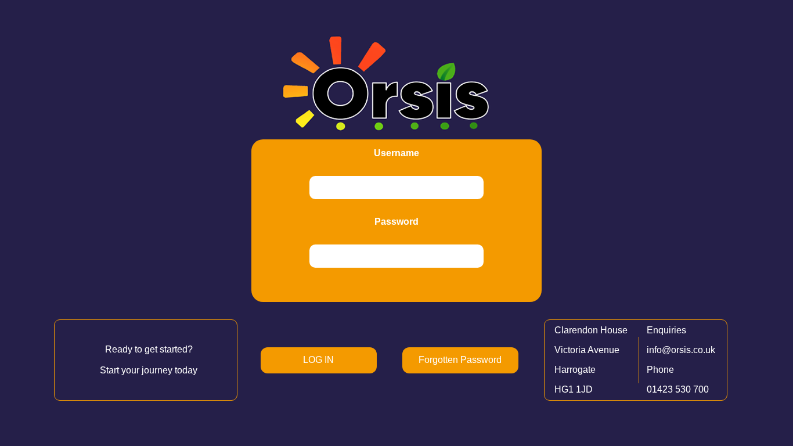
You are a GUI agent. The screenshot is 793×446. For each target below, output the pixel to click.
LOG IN (318, 360)
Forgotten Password (460, 360)
